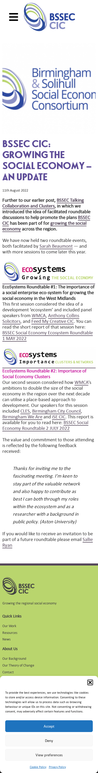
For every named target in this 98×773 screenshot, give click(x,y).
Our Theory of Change (18, 665)
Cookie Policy (38, 767)
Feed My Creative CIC (52, 321)
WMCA (39, 315)
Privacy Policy (57, 767)
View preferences (49, 755)
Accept (49, 726)
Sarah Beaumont (56, 246)
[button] (90, 682)
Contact (8, 672)
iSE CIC (58, 416)
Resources (9, 632)
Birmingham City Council (56, 411)
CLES (25, 411)
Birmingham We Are (22, 416)
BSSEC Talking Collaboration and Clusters (43, 203)
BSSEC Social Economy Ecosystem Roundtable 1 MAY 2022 (47, 335)
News (6, 639)
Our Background (14, 658)
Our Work (9, 625)
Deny (49, 740)
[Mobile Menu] (13, 17)
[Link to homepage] (49, 17)
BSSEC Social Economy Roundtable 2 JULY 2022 (45, 425)
